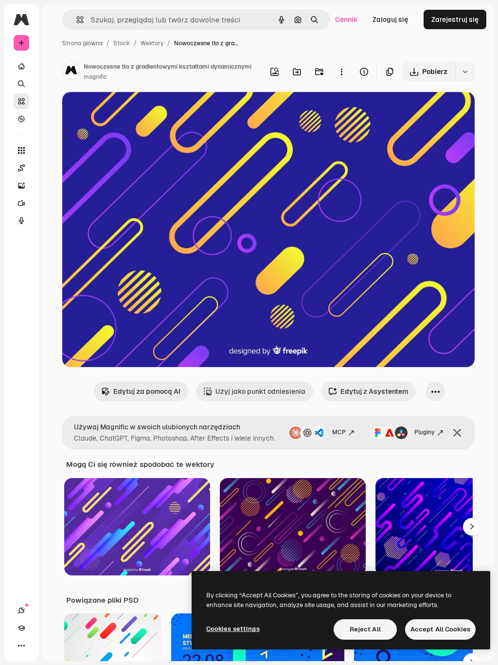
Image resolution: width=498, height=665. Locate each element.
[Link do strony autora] (71, 72)
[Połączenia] (21, 610)
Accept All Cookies (440, 629)
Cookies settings (233, 629)
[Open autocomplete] (76, 19)
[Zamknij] (457, 433)
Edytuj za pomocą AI (146, 391)
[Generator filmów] (21, 203)
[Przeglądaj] (21, 119)
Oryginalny (129, 110)
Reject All (365, 629)
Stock (121, 43)
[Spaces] (21, 168)
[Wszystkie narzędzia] (21, 150)
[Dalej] (471, 526)
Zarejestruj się (455, 19)
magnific (95, 77)
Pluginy (424, 432)
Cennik (346, 19)
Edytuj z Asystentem (374, 391)
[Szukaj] (21, 84)
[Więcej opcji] (341, 71)
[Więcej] (21, 645)
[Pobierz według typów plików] (465, 71)
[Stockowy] (21, 101)
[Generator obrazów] (21, 185)
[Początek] (21, 66)
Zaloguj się (390, 19)
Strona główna (82, 43)
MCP (339, 432)
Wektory (152, 43)
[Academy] (21, 628)
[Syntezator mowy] (21, 220)
